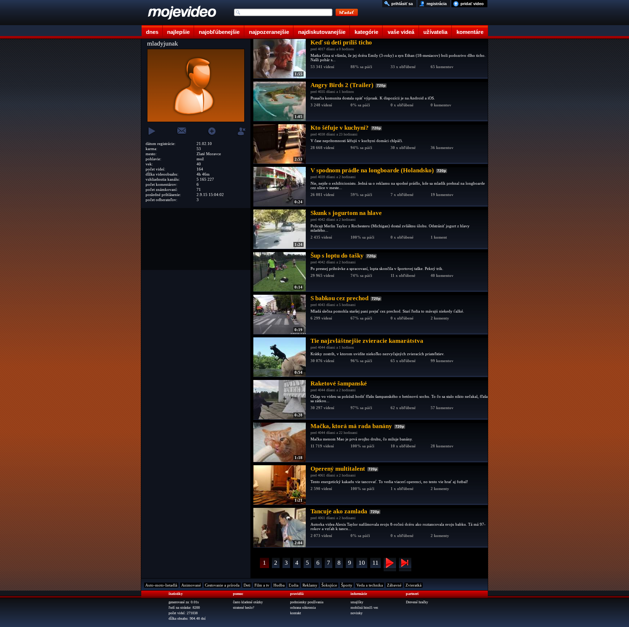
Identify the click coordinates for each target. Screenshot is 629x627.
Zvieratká (414, 585)
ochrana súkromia (303, 608)
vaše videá (401, 32)
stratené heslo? (243, 608)
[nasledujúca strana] (390, 564)
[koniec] (405, 564)
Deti (247, 585)
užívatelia (435, 32)
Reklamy (309, 585)
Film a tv (261, 585)
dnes (152, 32)
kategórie (366, 32)
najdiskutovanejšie (321, 32)
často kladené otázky (248, 602)
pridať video (472, 3)
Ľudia (293, 585)
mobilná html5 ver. (365, 608)
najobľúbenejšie (219, 32)
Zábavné (394, 585)
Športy (346, 585)
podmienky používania (306, 602)
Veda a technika (369, 585)
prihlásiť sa (402, 3)
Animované (191, 585)
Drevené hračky (417, 602)
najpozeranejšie (269, 32)
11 (375, 562)
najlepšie (178, 32)
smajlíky (357, 602)
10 (362, 562)
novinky (357, 613)
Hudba (279, 585)
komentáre (469, 32)
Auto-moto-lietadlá (161, 585)
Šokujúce (329, 585)
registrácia (437, 3)
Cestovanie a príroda (222, 585)
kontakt (295, 613)
